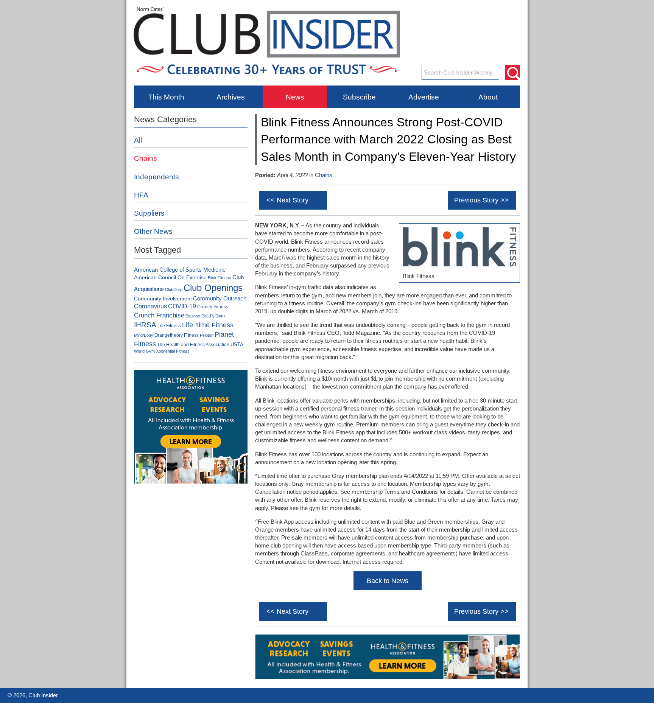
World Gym (144, 351)
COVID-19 (182, 306)
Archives (230, 97)
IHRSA (145, 325)
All (138, 140)
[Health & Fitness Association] (387, 677)
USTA (236, 344)
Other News (153, 231)
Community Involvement (163, 299)
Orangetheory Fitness (176, 335)
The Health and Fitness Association (193, 344)
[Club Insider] (266, 80)
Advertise (423, 97)
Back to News (387, 581)
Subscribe (359, 97)
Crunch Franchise (159, 315)
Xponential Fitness (173, 351)
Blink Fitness (219, 277)
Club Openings (213, 288)
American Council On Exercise (170, 277)
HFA (141, 195)
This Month (166, 97)
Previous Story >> (481, 200)
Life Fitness (169, 325)
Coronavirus (150, 306)
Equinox (192, 316)
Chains (323, 175)
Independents (156, 177)
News (295, 97)
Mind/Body (143, 335)
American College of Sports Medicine (180, 270)
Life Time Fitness (208, 325)
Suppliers (149, 213)
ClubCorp (173, 289)
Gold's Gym (213, 316)
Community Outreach (219, 298)
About (488, 97)
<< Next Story (287, 200)
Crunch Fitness (212, 307)
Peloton (206, 335)
